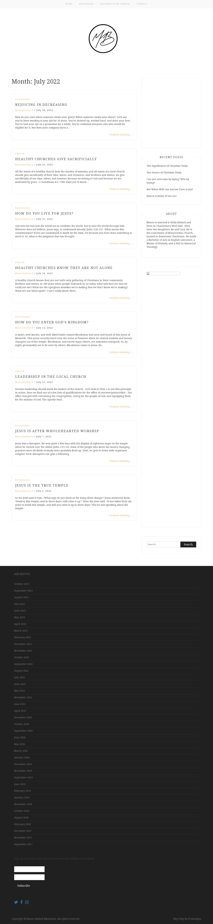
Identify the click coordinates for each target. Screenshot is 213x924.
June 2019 (20, 784)
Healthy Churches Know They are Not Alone (64, 268)
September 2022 (23, 664)
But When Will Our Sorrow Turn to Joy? (170, 189)
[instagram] (27, 902)
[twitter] (17, 902)
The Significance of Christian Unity (167, 166)
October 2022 (21, 657)
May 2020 (19, 744)
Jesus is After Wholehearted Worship (57, 431)
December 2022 (23, 644)
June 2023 (20, 610)
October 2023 (21, 584)
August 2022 (21, 670)
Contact (142, 4)
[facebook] (22, 902)
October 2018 (21, 811)
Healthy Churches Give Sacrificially (56, 159)
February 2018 (22, 824)
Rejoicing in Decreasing (41, 105)
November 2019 (23, 770)
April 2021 (20, 710)
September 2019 (23, 777)
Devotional (22, 99)
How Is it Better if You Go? (162, 196)
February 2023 (22, 637)
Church (20, 153)
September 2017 (23, 844)
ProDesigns (194, 918)
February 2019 (22, 791)
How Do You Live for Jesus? (44, 213)
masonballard (24, 110)
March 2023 (21, 630)
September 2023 (23, 590)
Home (69, 4)
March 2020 (21, 750)
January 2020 (21, 757)
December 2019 (23, 764)
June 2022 (20, 684)
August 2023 (21, 597)
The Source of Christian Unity (164, 172)
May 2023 (19, 617)
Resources (86, 4)
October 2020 (21, 724)
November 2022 (23, 650)
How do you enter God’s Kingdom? (52, 322)
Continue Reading (121, 134)
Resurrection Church (115, 4)
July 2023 (19, 604)
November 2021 (23, 697)
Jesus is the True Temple (42, 485)
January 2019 (21, 797)
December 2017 (23, 831)
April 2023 (20, 624)
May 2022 (19, 690)
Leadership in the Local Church (50, 377)
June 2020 (20, 737)
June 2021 (20, 704)
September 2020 (23, 730)
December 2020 (23, 717)
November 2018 (23, 804)
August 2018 (21, 817)
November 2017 (23, 837)
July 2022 (19, 677)
